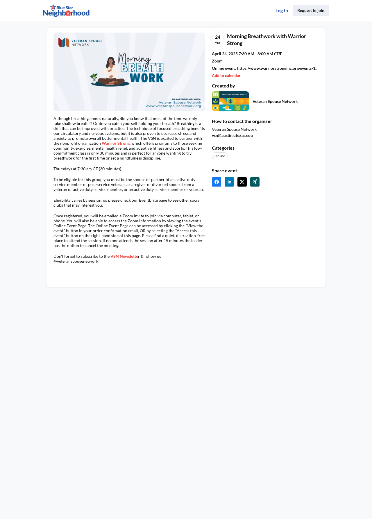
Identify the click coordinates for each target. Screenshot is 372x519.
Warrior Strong (116, 143)
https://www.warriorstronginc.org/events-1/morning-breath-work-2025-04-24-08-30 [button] (278, 68)
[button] (226, 75)
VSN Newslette (124, 256)
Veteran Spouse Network (275, 101)
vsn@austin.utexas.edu (232, 135)
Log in (282, 10)
